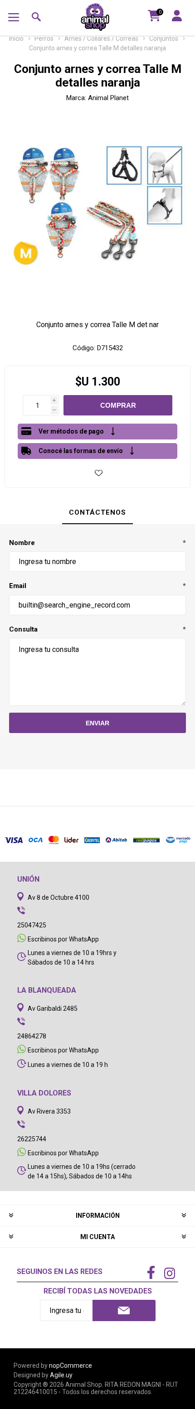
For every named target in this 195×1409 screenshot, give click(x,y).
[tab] (97, 513)
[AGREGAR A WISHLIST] (98, 473)
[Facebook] (151, 1273)
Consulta (23, 629)
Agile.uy (61, 1375)
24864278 (31, 1036)
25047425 (31, 925)
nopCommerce (70, 1365)
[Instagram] (169, 1274)
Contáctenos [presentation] (97, 512)
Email (17, 586)
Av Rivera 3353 (49, 1111)
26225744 (31, 1139)
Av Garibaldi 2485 (53, 1008)
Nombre (22, 543)
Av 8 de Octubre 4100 (58, 897)
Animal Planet (108, 98)
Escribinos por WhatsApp (63, 939)
